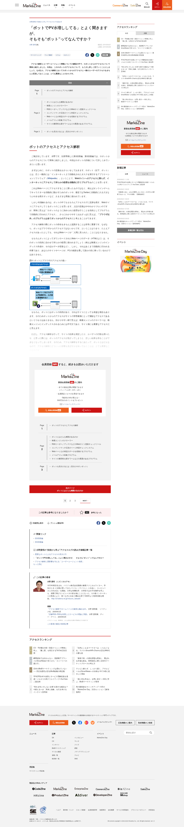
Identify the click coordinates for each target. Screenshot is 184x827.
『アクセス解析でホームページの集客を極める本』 (67, 609)
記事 (55, 5)
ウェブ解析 (48, 55)
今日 (126, 33)
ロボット (67, 55)
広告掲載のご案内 (125, 722)
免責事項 (103, 810)
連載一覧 (55, 755)
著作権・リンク (68, 810)
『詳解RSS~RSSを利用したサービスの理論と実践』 (68, 614)
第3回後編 (39, 542)
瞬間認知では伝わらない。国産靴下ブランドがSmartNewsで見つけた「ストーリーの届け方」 (50, 661)
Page (37, 113)
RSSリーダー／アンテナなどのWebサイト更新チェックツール (71, 109)
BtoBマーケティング (59, 748)
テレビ (76, 755)
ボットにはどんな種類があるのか (60, 102)
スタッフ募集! (80, 810)
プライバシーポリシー (138, 810)
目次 (70, 82)
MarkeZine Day (102, 737)
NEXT (85, 501)
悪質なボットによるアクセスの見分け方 (51, 554)
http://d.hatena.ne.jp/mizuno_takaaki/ (66, 598)
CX (53, 741)
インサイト (55, 744)
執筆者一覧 (55, 758)
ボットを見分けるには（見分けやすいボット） (65, 131)
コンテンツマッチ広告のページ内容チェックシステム (68, 113)
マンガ (76, 741)
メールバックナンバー (71, 404)
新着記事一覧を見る (136, 230)
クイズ (76, 744)
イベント (71, 5)
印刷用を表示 (38, 523)
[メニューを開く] (17, 5)
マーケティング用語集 (36, 771)
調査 (75, 748)
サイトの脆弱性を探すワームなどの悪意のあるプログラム (69, 123)
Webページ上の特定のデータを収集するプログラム (67, 116)
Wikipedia (52, 178)
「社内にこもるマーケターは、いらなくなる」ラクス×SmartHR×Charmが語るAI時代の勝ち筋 (93, 650)
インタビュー (78, 737)
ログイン (88, 410)
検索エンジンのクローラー (57, 105)
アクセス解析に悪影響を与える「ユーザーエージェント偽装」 (59, 561)
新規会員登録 (54, 410)
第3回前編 (39, 538)
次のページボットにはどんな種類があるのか (70, 489)
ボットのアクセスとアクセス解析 (60, 90)
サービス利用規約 (123, 810)
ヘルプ (58, 810)
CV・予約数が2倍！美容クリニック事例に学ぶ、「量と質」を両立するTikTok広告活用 (50, 650)
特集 (63, 5)
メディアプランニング (81, 751)
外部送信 (152, 810)
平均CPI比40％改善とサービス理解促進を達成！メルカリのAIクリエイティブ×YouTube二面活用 (50, 679)
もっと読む (37, 564)
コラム (58, 55)
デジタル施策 (56, 751)
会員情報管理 (92, 810)
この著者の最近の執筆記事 (57, 624)
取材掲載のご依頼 (145, 722)
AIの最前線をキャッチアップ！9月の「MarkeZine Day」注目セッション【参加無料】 (92, 689)
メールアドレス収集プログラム (59, 120)
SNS (76, 758)
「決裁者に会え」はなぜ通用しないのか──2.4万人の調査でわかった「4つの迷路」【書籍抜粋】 (135, 193)
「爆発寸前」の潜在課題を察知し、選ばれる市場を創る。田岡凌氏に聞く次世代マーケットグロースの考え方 (92, 661)
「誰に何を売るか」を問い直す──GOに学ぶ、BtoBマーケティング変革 (92, 680)
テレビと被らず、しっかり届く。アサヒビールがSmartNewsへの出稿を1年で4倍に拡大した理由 (93, 671)
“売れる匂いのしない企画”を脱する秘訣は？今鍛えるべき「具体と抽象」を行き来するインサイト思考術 (50, 689)
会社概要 (111, 810)
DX (53, 737)
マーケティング (36, 55)
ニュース (46, 5)
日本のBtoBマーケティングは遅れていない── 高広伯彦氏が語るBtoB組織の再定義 (50, 669)
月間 (145, 33)
